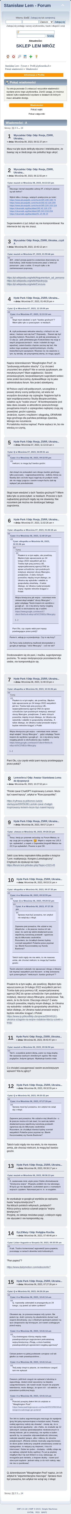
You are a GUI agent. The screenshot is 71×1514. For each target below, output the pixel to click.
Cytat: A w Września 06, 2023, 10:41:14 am (30, 1297)
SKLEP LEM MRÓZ (35, 45)
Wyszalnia (19, 135)
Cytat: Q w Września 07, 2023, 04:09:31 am (28, 452)
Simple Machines (49, 1509)
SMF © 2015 (35, 1509)
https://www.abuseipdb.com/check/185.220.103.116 (33, 205)
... (19, 128)
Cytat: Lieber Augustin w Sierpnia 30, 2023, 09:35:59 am (34, 1242)
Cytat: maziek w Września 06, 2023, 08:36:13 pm (30, 1175)
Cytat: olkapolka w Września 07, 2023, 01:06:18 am (32, 530)
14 (22, 128)
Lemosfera (20, 777)
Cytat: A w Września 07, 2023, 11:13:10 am (30, 314)
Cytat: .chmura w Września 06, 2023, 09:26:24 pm (31, 832)
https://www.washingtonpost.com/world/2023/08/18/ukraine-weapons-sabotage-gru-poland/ (39, 1408)
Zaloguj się (36, 18)
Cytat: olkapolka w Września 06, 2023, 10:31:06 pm (32, 689)
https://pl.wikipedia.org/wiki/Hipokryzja (27, 280)
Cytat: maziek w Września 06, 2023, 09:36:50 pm (30, 1047)
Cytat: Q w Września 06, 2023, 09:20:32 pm (33, 901)
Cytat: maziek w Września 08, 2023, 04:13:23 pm (30, 183)
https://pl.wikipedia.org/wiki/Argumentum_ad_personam (36, 277)
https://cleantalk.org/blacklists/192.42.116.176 (30, 208)
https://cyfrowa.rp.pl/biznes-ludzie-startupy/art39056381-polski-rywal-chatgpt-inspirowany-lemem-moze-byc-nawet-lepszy (30, 804)
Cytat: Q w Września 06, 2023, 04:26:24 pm (28, 1291)
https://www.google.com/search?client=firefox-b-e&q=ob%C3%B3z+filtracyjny (31, 743)
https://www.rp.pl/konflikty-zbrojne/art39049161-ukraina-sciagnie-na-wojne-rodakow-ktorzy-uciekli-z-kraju (35, 1019)
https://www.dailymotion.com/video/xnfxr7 (29, 1267)
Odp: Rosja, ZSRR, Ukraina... (43, 298)
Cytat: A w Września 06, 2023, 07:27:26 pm (30, 1101)
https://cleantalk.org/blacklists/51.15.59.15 (29, 214)
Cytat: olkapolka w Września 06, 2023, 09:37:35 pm (32, 889)
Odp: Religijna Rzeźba (42, 1232)
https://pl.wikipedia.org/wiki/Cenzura (26, 284)
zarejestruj (50, 18)
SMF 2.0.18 (22, 1509)
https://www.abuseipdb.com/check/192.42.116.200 (33, 203)
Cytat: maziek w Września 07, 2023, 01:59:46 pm (30, 254)
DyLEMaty (22, 1232)
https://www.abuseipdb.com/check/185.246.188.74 (33, 200)
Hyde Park (19, 298)
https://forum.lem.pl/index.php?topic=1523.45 (31, 865)
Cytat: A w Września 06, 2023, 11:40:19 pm (30, 536)
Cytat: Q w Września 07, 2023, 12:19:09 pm (28, 308)
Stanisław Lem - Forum (27, 5)
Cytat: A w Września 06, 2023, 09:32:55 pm (30, 458)
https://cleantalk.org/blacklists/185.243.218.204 (31, 211)
